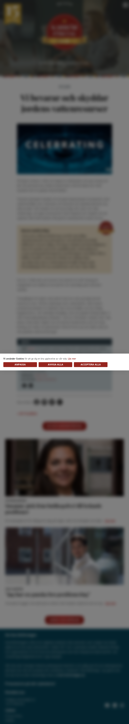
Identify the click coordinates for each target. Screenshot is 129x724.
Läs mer (72, 358)
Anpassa (20, 364)
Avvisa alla (55, 364)
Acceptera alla (91, 364)
